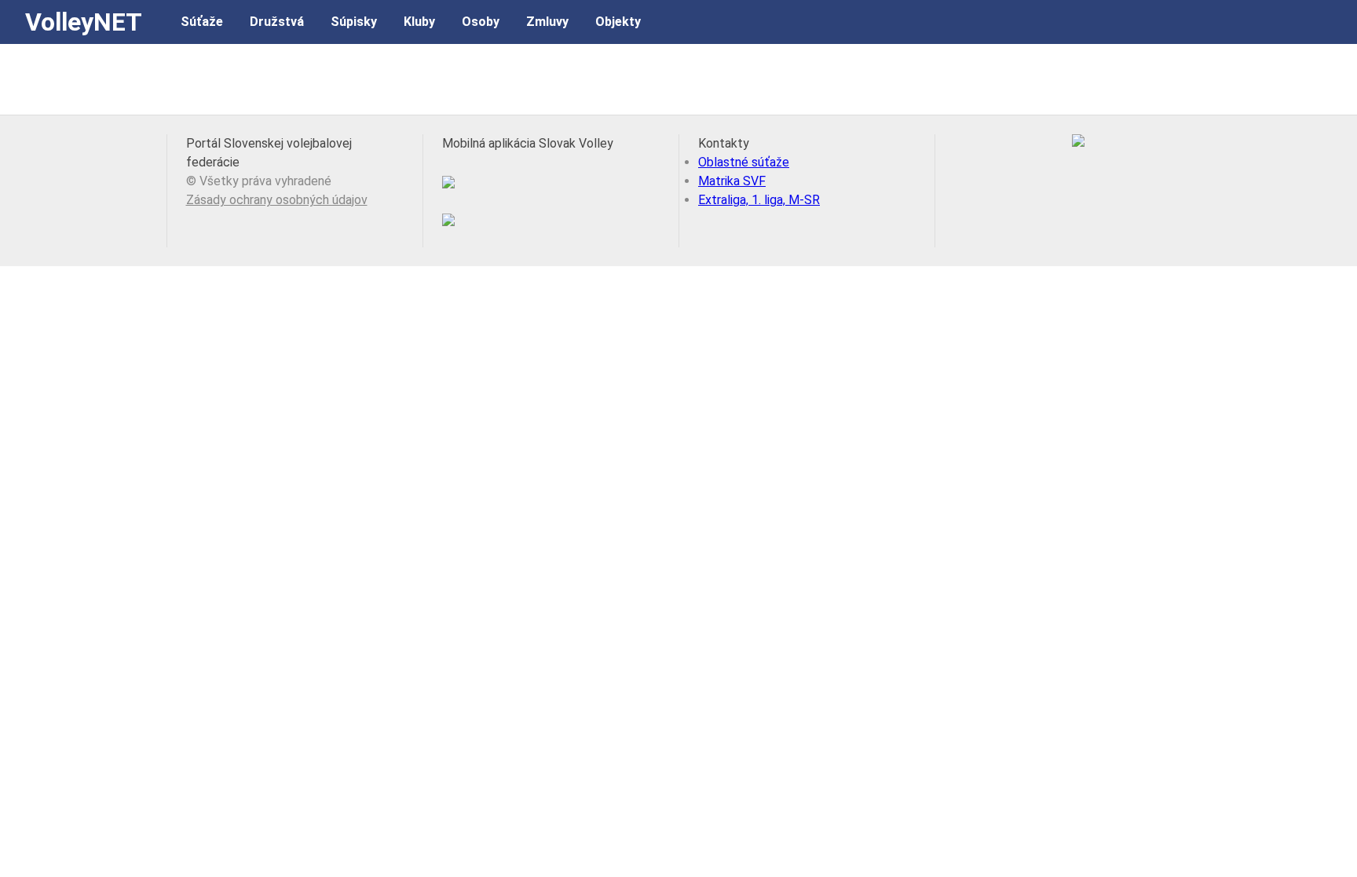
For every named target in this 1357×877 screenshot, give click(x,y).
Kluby (419, 21)
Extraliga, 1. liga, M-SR (759, 199)
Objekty (618, 21)
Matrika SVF (732, 181)
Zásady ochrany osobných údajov (277, 199)
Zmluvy (547, 21)
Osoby (480, 21)
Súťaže (202, 21)
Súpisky (354, 21)
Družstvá (277, 21)
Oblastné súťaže (743, 162)
